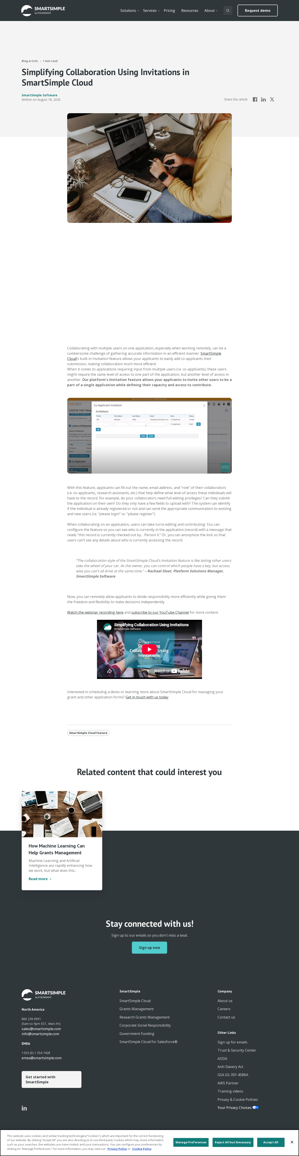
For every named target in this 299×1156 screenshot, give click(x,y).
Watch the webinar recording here (95, 612)
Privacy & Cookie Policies (238, 1099)
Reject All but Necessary (233, 1142)
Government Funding (137, 1033)
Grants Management (137, 1008)
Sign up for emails (232, 1042)
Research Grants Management (145, 1017)
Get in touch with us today (147, 697)
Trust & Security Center (237, 1050)
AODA (222, 1058)
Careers (224, 1008)
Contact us (226, 1017)
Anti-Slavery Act (230, 1066)
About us (225, 1000)
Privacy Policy (117, 1149)
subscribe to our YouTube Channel (160, 612)
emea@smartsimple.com (42, 1058)
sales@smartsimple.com (41, 1028)
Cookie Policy (141, 1149)
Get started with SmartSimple (40, 1079)
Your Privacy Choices (235, 1107)
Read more (38, 878)
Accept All (270, 1142)
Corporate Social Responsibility (145, 1025)
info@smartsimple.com (40, 1033)
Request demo (257, 10)
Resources (189, 10)
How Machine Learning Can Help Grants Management (57, 849)
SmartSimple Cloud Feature (88, 733)
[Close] (292, 1142)
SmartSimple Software (39, 95)
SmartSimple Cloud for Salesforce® (149, 1041)
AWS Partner (228, 1083)
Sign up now (149, 947)
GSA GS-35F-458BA (233, 1074)
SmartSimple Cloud (135, 1000)
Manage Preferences (191, 1142)
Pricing (169, 10)
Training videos (230, 1091)
